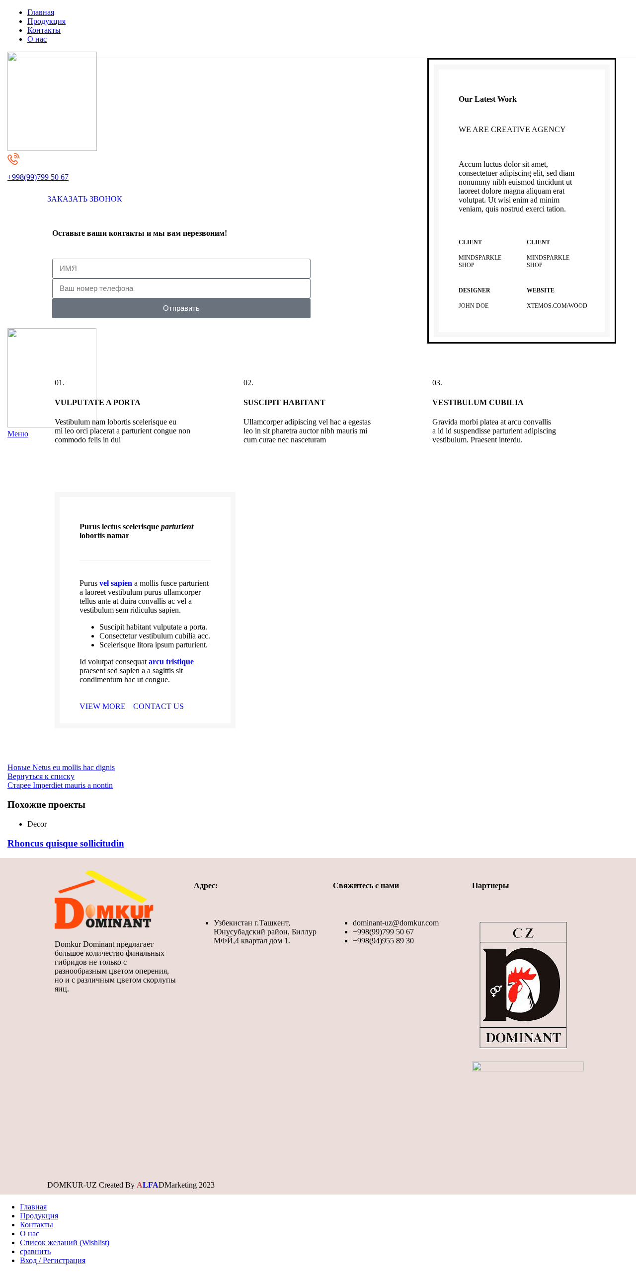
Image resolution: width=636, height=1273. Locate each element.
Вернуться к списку (41, 776)
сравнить (35, 1251)
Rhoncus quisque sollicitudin (65, 843)
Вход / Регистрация (52, 1260)
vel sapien (115, 583)
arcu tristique (171, 661)
